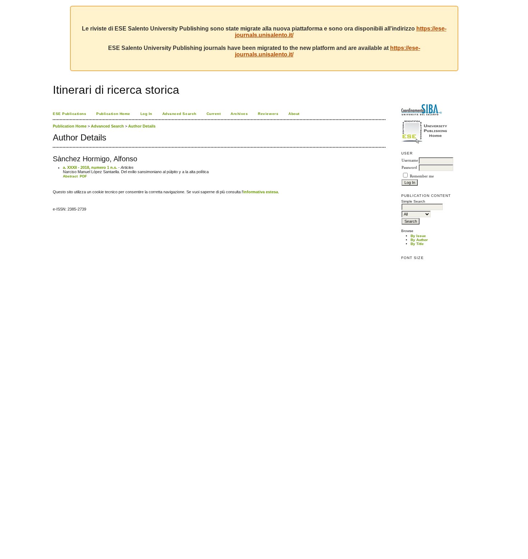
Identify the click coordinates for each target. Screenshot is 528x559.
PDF (83, 176)
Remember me (422, 176)
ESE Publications (69, 114)
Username (410, 160)
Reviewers (268, 114)
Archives (239, 114)
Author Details (142, 126)
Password (409, 168)
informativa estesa (260, 192)
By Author (419, 240)
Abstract (70, 176)
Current (214, 114)
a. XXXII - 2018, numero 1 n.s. (90, 167)
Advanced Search (179, 114)
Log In (146, 114)
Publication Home (113, 114)
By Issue (418, 236)
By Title (417, 244)
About (294, 114)
